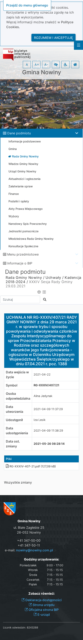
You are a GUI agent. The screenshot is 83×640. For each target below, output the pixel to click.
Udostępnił (14, 420)
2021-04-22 (42, 374)
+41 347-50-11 (29, 545)
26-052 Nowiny (29, 532)
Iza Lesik (40, 419)
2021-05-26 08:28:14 (49, 443)
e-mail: (29, 550)
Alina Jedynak (43, 396)
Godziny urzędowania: (41, 559)
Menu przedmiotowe (23, 254)
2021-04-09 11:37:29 (48, 409)
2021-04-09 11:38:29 (48, 430)
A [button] (27, 65)
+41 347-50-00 (28, 540)
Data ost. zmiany (13, 443)
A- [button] (46, 65)
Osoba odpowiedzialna (18, 396)
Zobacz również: (41, 593)
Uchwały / (54, 277)
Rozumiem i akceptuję (53, 38)
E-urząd (43, 614)
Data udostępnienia (17, 430)
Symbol (11, 385)
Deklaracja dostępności (43, 600)
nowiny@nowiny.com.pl (34, 550)
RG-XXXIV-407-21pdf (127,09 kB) (32, 466)
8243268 (32, 627)
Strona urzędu (43, 605)
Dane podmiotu (19, 133)
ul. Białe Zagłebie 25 (28, 527)
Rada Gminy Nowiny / (25, 277)
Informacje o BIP (19, 263)
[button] (56, 64)
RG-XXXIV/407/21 (46, 385)
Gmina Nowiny (41, 72)
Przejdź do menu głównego (27, 5)
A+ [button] (37, 65)
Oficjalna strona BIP (43, 610)
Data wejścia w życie (17, 374)
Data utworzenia (14, 409)
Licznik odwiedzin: (14, 627)
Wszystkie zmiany (18, 482)
